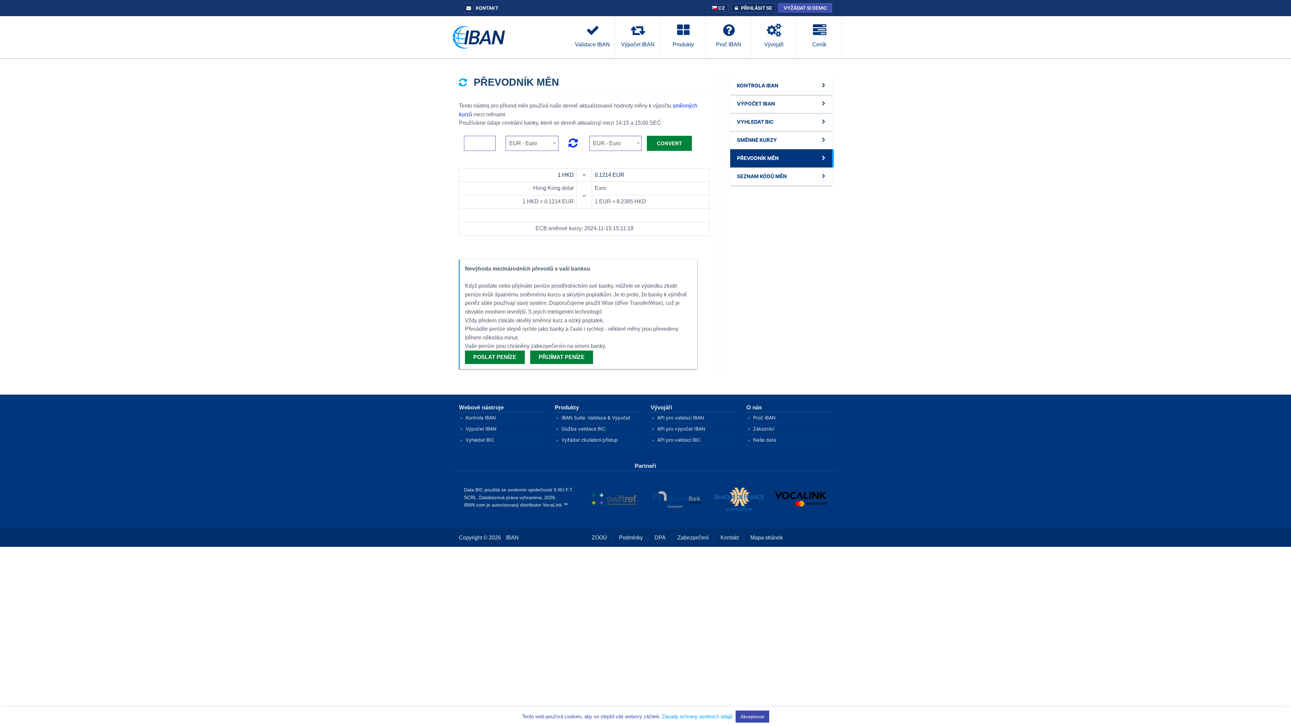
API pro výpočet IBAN (681, 429)
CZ (721, 8)
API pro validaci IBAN (680, 417)
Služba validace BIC (583, 429)
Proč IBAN (764, 417)
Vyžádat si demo (805, 8)
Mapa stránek (766, 537)
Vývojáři (661, 407)
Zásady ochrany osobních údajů (697, 716)
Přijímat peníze (562, 357)
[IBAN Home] (480, 37)
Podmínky (631, 537)
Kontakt (487, 8)
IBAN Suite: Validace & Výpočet (595, 417)
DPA (660, 537)
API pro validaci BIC (679, 440)
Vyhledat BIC (480, 440)
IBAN (512, 537)
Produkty (567, 407)
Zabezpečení (693, 537)
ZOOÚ (599, 537)
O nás (754, 407)
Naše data (764, 440)
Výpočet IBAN (481, 429)
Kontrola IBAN (481, 417)
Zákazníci (763, 429)
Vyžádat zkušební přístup (589, 440)
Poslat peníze (494, 357)
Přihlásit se (756, 8)
